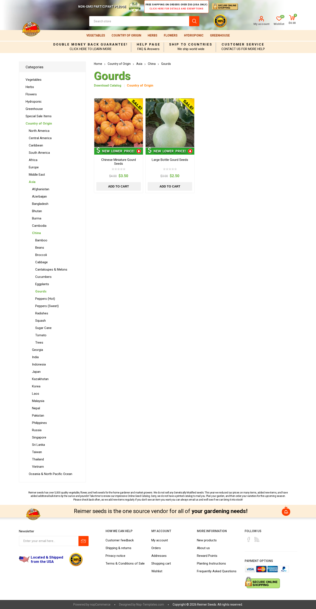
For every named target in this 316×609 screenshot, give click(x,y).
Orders (156, 548)
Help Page (148, 44)
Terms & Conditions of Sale (125, 563)
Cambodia (39, 226)
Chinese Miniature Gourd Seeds (118, 162)
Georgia (37, 350)
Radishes (41, 313)
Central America (40, 138)
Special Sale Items (39, 116)
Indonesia (39, 364)
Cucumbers (43, 277)
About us (203, 548)
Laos (35, 394)
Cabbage (41, 262)
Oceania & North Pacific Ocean (50, 474)
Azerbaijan (39, 196)
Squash (40, 321)
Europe (34, 167)
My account (261, 24)
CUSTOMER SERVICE (243, 44)
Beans (39, 248)
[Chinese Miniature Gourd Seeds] (118, 122)
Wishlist (156, 571)
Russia (36, 430)
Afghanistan (40, 189)
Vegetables (95, 35)
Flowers (171, 35)
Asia (32, 182)
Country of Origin (126, 35)
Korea (36, 386)
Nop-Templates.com (150, 604)
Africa (33, 160)
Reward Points (207, 556)
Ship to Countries (190, 44)
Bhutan (37, 211)
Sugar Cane (43, 328)
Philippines (39, 423)
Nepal (36, 408)
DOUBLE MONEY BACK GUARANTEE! (90, 44)
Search (194, 21)
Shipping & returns (118, 548)
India (35, 357)
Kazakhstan (40, 379)
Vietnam (38, 467)
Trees (39, 342)
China (36, 233)
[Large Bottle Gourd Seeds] (170, 122)
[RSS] (256, 539)
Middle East (37, 175)
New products (207, 540)
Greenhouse (220, 35)
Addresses (159, 556)
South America (39, 153)
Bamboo (41, 240)
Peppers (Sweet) (47, 306)
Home (98, 63)
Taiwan (37, 452)
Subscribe (83, 541)
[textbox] (139, 21)
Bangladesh (40, 204)
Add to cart (118, 186)
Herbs (152, 35)
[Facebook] (248, 539)
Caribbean (36, 145)
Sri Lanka (38, 445)
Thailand (38, 459)
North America (39, 131)
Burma (36, 218)
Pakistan (38, 415)
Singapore (39, 437)
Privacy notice (115, 556)
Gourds (40, 291)
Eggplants (42, 284)
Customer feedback (120, 540)
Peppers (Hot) (45, 299)
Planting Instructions (211, 563)
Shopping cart (161, 563)
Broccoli (41, 255)
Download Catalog (107, 85)
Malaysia (38, 401)
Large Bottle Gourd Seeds (170, 160)
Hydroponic (194, 35)
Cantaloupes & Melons (51, 269)
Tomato (40, 335)
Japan (36, 372)
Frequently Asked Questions (216, 571)
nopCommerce (100, 604)
